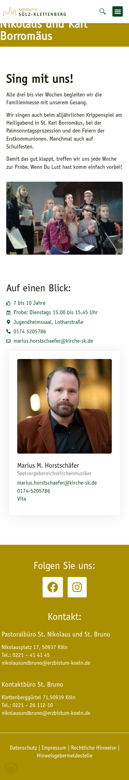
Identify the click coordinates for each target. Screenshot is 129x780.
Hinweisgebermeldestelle (64, 755)
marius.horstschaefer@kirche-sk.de (57, 482)
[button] (117, 11)
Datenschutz (24, 747)
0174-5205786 (33, 490)
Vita (21, 498)
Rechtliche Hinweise (93, 747)
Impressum (54, 747)
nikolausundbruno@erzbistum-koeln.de (46, 713)
